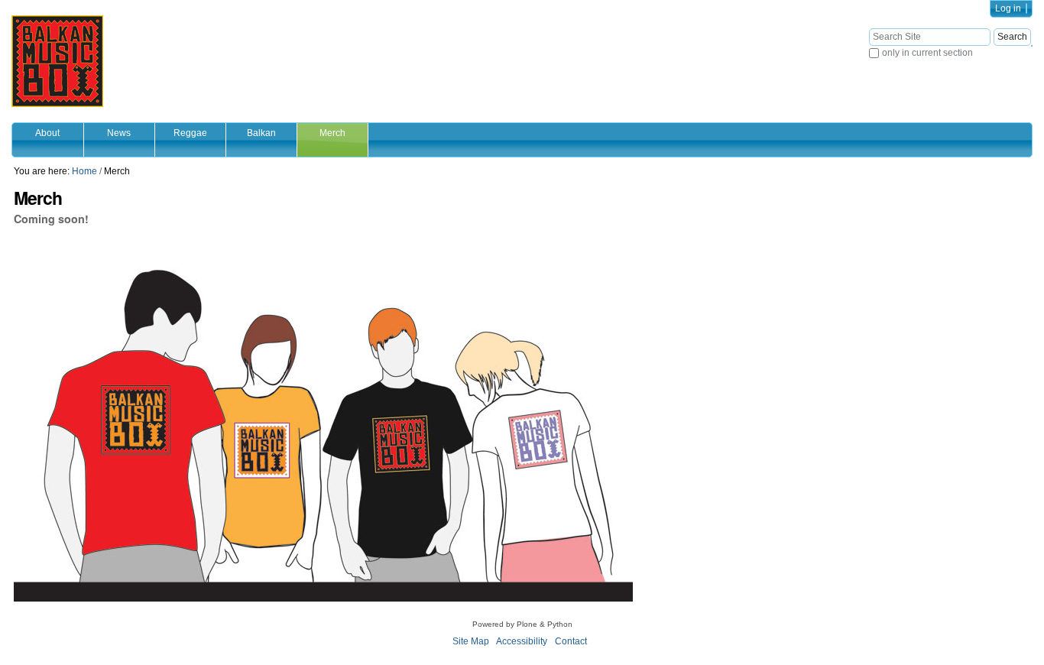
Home (84, 171)
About (47, 133)
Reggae (190, 133)
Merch (332, 133)
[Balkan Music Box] (57, 61)
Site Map (470, 641)
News (119, 133)
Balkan (261, 133)
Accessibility (521, 641)
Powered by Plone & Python (522, 624)
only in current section (927, 52)
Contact (571, 641)
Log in (1008, 8)
